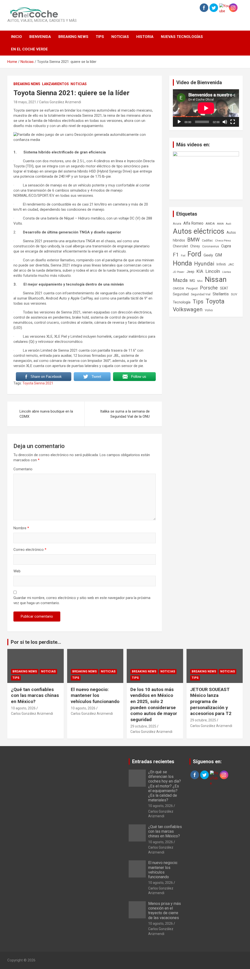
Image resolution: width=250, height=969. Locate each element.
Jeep (190, 271)
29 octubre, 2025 (143, 726)
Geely (208, 255)
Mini (200, 281)
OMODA (178, 288)
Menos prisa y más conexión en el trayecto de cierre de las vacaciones (164, 910)
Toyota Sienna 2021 (37, 383)
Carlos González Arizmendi (60, 102)
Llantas (226, 272)
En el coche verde (29, 49)
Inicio (16, 37)
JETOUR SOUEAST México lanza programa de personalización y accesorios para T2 (210, 701)
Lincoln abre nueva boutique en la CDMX (46, 414)
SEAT (224, 288)
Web (17, 571)
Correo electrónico (29, 549)
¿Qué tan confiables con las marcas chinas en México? (35, 695)
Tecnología (181, 302)
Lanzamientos (55, 84)
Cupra (226, 246)
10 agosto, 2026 (23, 708)
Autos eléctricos (198, 231)
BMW (193, 240)
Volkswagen (188, 309)
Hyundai (204, 263)
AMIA (220, 223)
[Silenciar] (224, 121)
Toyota (215, 301)
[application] (206, 108)
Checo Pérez (223, 240)
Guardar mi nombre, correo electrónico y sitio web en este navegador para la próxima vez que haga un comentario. (81, 600)
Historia (145, 37)
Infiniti (221, 264)
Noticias (120, 37)
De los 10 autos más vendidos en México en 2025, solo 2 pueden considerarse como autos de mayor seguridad (153, 704)
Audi (228, 223)
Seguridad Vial (200, 294)
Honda (182, 263)
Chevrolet (180, 246)
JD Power (178, 272)
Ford (194, 254)
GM (218, 254)
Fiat (183, 255)
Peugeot (192, 288)
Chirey (195, 246)
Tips (100, 37)
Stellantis (221, 294)
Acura (177, 223)
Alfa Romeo (193, 223)
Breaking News (73, 37)
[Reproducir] (179, 121)
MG (192, 280)
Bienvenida (40, 37)
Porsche (209, 288)
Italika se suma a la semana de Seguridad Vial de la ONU (125, 414)
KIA (200, 271)
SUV (234, 294)
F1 (176, 255)
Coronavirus (210, 246)
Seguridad (181, 294)
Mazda (180, 280)
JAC (231, 264)
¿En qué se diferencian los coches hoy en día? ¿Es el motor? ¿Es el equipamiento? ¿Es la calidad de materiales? (164, 786)
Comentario (22, 469)
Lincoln (212, 271)
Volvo (209, 310)
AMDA (210, 223)
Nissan (216, 279)
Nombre (21, 528)
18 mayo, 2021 (24, 102)
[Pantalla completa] (232, 121)
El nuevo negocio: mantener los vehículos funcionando (95, 695)
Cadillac (207, 240)
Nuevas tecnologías (182, 37)
